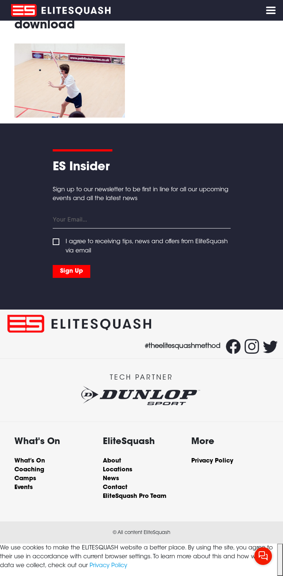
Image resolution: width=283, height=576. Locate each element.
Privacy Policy (108, 566)
